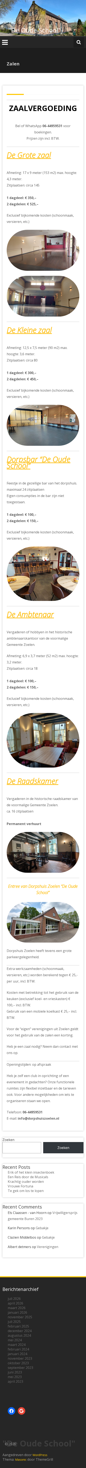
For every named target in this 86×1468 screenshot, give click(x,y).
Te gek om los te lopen (26, 1190)
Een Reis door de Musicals (28, 1177)
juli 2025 (14, 1321)
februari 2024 (18, 1349)
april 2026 (15, 1303)
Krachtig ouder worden (26, 1181)
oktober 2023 (18, 1363)
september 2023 (20, 1367)
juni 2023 (15, 1372)
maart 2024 (16, 1344)
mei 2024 (15, 1340)
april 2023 (15, 1381)
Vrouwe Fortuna (20, 1186)
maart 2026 (16, 1308)
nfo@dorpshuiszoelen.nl (39, 1118)
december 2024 (20, 1331)
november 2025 (20, 1317)
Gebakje (42, 1228)
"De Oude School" (34, 30)
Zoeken (8, 1139)
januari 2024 (17, 1354)
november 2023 (20, 1358)
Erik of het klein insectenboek (31, 1172)
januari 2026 (17, 1312)
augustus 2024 (19, 1335)
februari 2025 (18, 1326)
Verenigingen (47, 1246)
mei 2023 (15, 1377)
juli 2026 (14, 1298)
